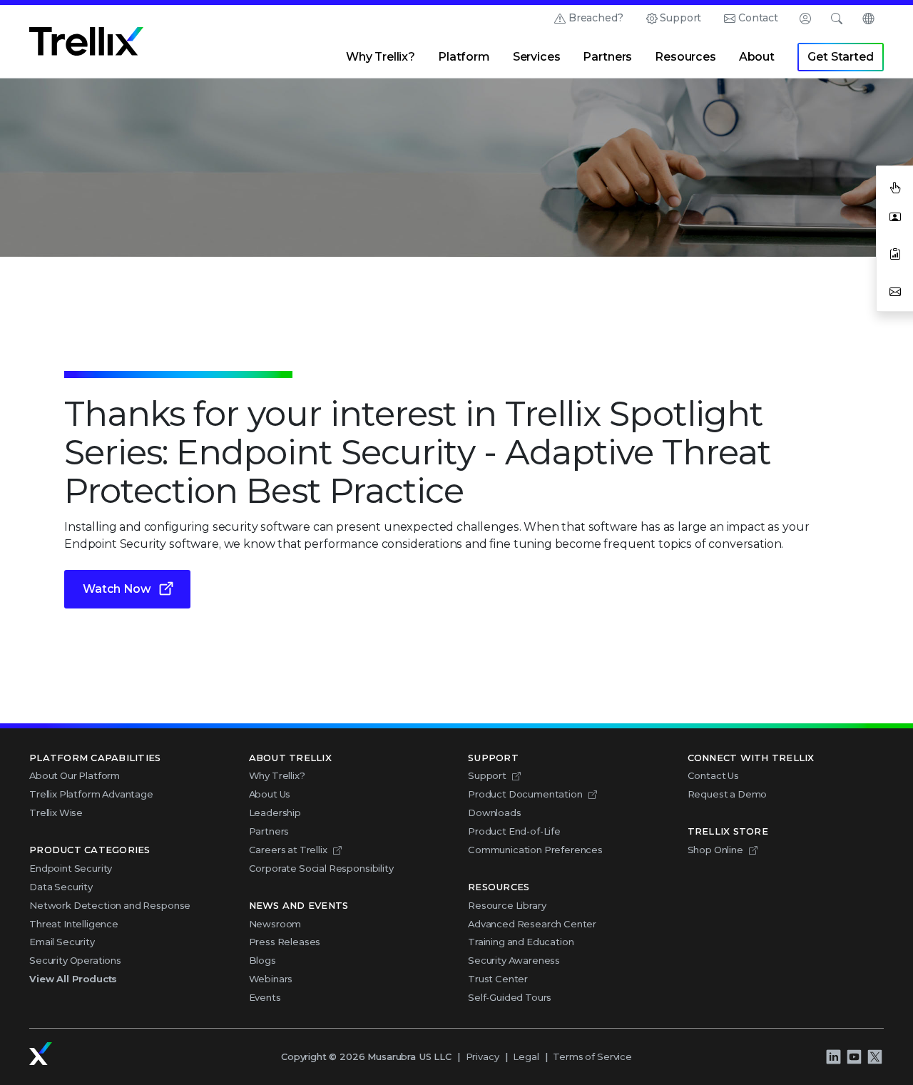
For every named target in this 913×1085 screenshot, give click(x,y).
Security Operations (75, 960)
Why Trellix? (380, 56)
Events (265, 997)
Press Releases (285, 941)
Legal (526, 1056)
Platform (464, 56)
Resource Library (507, 905)
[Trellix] (40, 1053)
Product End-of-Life (514, 831)
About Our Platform (74, 775)
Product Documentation (525, 794)
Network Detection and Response (109, 905)
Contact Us (713, 775)
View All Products (73, 978)
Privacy (482, 1056)
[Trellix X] (874, 1056)
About (757, 56)
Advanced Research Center (532, 923)
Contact (758, 17)
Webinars (271, 978)
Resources (685, 56)
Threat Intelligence (73, 923)
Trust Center (498, 978)
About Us (270, 794)
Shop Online (715, 849)
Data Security (61, 886)
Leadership (275, 812)
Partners (607, 56)
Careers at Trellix (288, 849)
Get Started (840, 56)
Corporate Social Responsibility (321, 868)
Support (680, 17)
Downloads (494, 812)
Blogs (262, 960)
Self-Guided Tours (509, 997)
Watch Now (117, 589)
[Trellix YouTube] (854, 1056)
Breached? (595, 17)
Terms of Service (592, 1056)
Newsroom (275, 923)
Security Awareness (514, 960)
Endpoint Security (70, 868)
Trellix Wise (56, 812)
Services (537, 56)
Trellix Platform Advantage (91, 794)
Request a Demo (727, 794)
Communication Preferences (535, 849)
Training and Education (520, 941)
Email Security (62, 941)
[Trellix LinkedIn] (833, 1056)
